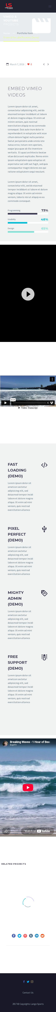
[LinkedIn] (37, 936)
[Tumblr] (31, 936)
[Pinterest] (25, 936)
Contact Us (28, 993)
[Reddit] (42, 936)
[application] (28, 294)
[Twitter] (19, 936)
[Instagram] (32, 981)
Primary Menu (50, 6)
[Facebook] (14, 936)
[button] (28, 293)
